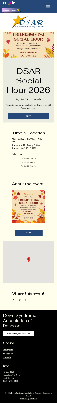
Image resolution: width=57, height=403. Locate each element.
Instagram (8, 349)
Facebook (8, 353)
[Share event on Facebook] (13, 300)
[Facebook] (4, 3)
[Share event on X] (19, 300)
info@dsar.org (8, 378)
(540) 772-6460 (10, 381)
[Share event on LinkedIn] (26, 300)
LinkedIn (7, 357)
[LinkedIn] (14, 3)
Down (9, 315)
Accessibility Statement (28, 398)
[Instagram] (9, 3)
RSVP (28, 116)
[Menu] (48, 7)
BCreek (28, 396)
